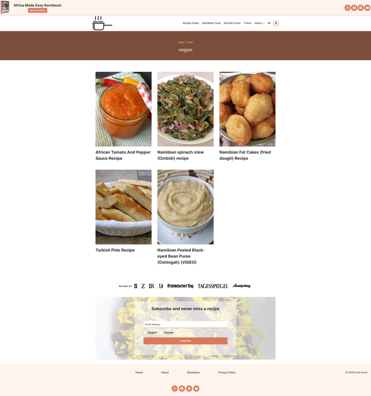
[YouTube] (367, 8)
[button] (185, 332)
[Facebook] (354, 8)
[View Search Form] (276, 23)
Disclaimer (193, 372)
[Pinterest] (361, 8)
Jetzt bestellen (37, 10)
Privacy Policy (226, 372)
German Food (232, 23)
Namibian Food (211, 23)
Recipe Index (191, 23)
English (152, 332)
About (165, 372)
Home (181, 42)
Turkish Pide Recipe (115, 250)
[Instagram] (347, 8)
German (169, 332)
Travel (247, 23)
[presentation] (124, 109)
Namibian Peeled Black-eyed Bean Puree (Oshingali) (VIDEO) (181, 256)
